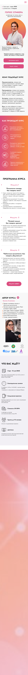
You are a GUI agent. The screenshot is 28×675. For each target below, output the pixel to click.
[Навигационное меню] (25, 2)
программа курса (14, 60)
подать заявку (14, 66)
